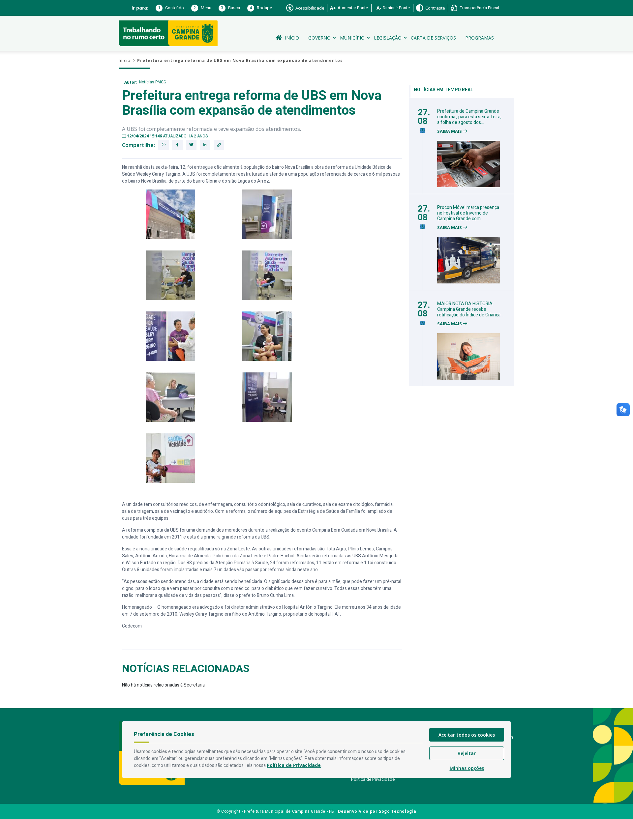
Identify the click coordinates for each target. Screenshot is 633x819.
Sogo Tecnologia (397, 811)
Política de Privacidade (373, 779)
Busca (230, 8)
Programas (479, 38)
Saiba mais (450, 131)
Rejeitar (467, 753)
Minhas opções (467, 768)
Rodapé (261, 8)
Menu (202, 8)
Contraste (435, 8)
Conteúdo (171, 8)
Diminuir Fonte (396, 8)
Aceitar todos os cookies (466, 735)
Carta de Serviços (433, 38)
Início (292, 38)
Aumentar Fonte (353, 8)
